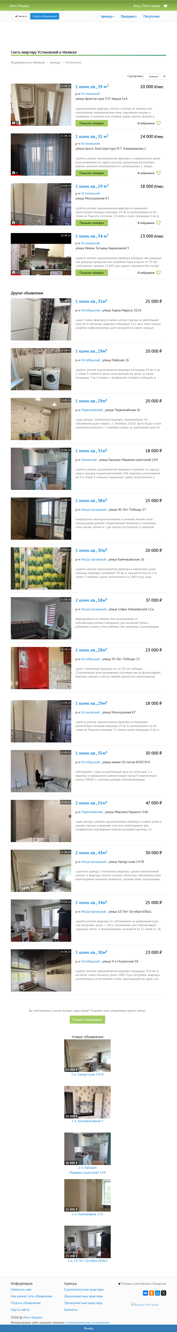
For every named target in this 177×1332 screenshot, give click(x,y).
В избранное (146, 123)
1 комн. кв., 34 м (92, 236)
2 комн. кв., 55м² (91, 803)
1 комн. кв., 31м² (91, 301)
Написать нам (21, 1289)
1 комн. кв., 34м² (91, 902)
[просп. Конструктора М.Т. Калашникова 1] (41, 154)
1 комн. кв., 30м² (91, 550)
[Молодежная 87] (41, 204)
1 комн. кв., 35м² (91, 753)
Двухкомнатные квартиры (83, 1296)
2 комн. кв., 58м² (91, 600)
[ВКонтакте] (145, 1293)
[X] (163, 1293)
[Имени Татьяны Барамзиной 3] (41, 254)
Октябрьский (90, 310)
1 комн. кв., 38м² (91, 500)
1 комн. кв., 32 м (92, 136)
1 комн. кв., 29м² (91, 351)
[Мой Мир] (157, 1293)
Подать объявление (45, 16)
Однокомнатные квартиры (84, 1289)
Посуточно (151, 16)
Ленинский (89, 459)
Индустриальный (93, 509)
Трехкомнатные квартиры (83, 1303)
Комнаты (70, 1309)
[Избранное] (165, 6)
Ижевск (22, 16)
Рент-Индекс (33, 1317)
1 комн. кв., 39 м (92, 86)
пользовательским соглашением (88, 1322)
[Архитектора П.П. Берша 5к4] (41, 105)
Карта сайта (20, 1309)
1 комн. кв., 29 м (92, 186)
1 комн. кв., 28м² (91, 650)
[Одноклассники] (151, 1293)
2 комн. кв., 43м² (91, 853)
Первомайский (92, 410)
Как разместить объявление (31, 1296)
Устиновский (90, 93)
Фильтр (88, 1328)
